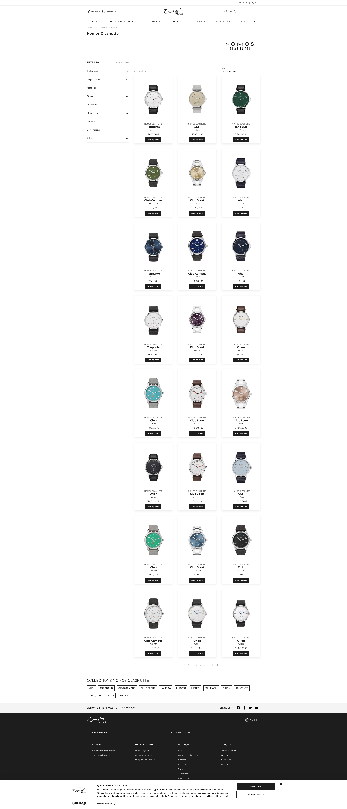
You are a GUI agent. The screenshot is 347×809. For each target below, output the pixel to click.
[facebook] (244, 708)
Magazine (225, 764)
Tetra (110, 695)
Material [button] (91, 88)
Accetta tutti (255, 786)
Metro (195, 688)
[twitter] (250, 708)
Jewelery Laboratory (101, 755)
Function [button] (92, 104)
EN (256, 3)
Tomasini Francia (228, 751)
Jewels (181, 769)
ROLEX (95, 21)
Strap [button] (90, 96)
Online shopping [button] (144, 744)
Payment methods (143, 755)
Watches (98, 28)
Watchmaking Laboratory (103, 751)
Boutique (95, 11)
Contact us (226, 760)
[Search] (226, 12)
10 (213, 665)
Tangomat (94, 695)
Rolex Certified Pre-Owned (125, 21)
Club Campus (126, 688)
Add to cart (153, 140)
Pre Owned (179, 21)
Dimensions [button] (93, 130)
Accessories (183, 774)
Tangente (242, 688)
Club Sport (148, 688)
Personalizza (254, 794)
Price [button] (89, 138)
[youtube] (256, 708)
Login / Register (142, 751)
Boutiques (225, 755)
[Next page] (217, 664)
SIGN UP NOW (128, 708)
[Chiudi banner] (281, 784)
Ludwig (181, 688)
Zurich (124, 695)
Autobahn (106, 688)
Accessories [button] (223, 21)
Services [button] (97, 744)
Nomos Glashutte (110, 28)
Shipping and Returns (145, 760)
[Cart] (236, 12)
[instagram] (238, 708)
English (254, 720)
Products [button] (183, 744)
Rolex (180, 751)
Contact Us (110, 11)
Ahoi (91, 688)
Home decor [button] (248, 21)
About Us (243, 3)
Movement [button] (93, 113)
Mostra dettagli (104, 803)
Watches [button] (157, 21)
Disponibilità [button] (93, 79)
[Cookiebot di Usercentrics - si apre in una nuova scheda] (79, 804)
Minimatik (211, 688)
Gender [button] (91, 121)
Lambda (166, 688)
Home (89, 28)
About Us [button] (226, 744)
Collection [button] (92, 71)
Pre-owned (183, 764)
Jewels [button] (201, 21)
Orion (226, 688)
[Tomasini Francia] (173, 12)
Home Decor (183, 778)
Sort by (225, 68)
